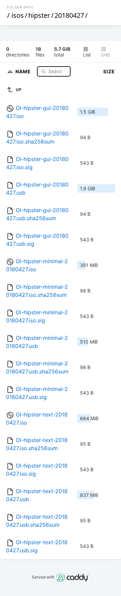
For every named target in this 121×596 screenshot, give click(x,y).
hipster (39, 15)
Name (23, 71)
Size (109, 71)
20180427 (69, 15)
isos (17, 15)
